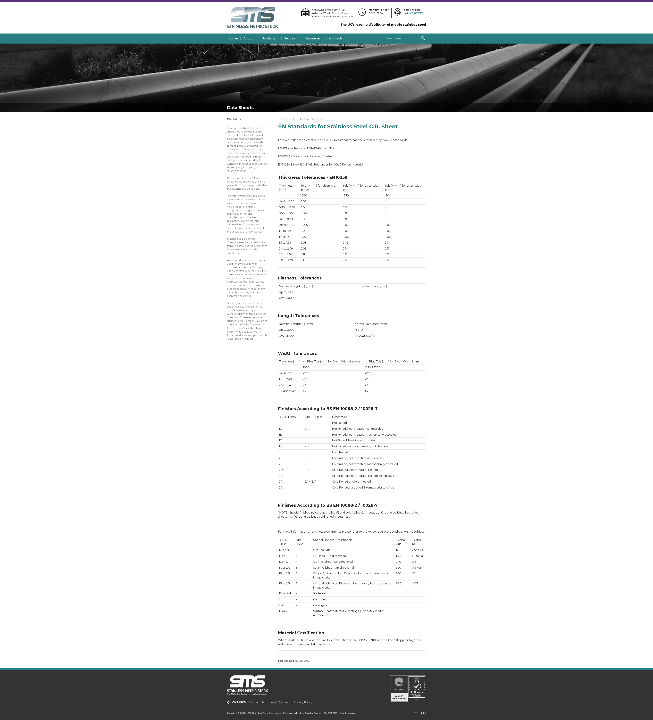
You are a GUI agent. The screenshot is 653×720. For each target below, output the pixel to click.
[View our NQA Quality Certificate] (408, 688)
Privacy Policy (303, 702)
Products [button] (269, 38)
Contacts (336, 38)
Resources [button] (313, 38)
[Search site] (423, 38)
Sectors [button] (290, 38)
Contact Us (256, 702)
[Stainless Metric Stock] (252, 17)
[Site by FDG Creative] (419, 713)
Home (233, 38)
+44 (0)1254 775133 (413, 13)
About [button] (248, 38)
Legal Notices (279, 702)
